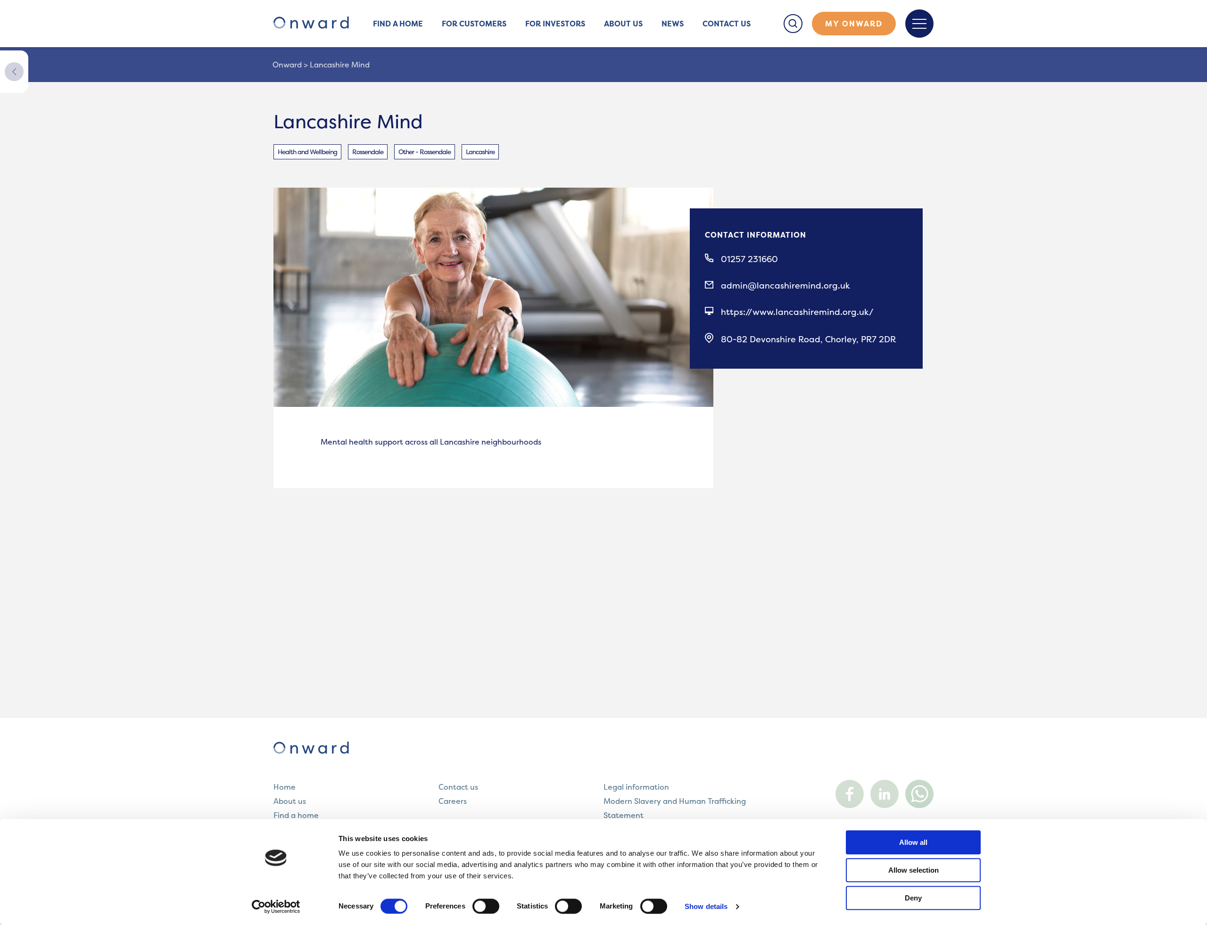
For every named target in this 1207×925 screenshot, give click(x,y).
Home (284, 787)
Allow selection (913, 870)
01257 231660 (749, 259)
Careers (452, 801)
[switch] (485, 906)
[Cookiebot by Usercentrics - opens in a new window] (276, 907)
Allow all (913, 842)
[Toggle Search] (793, 23)
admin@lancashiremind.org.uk (785, 285)
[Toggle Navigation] (919, 23)
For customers (474, 23)
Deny (913, 898)
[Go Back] (14, 71)
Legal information (636, 787)
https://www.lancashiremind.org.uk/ (797, 312)
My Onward (854, 23)
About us (623, 23)
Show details (706, 906)
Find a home (398, 23)
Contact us (727, 23)
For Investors (555, 23)
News (672, 23)
